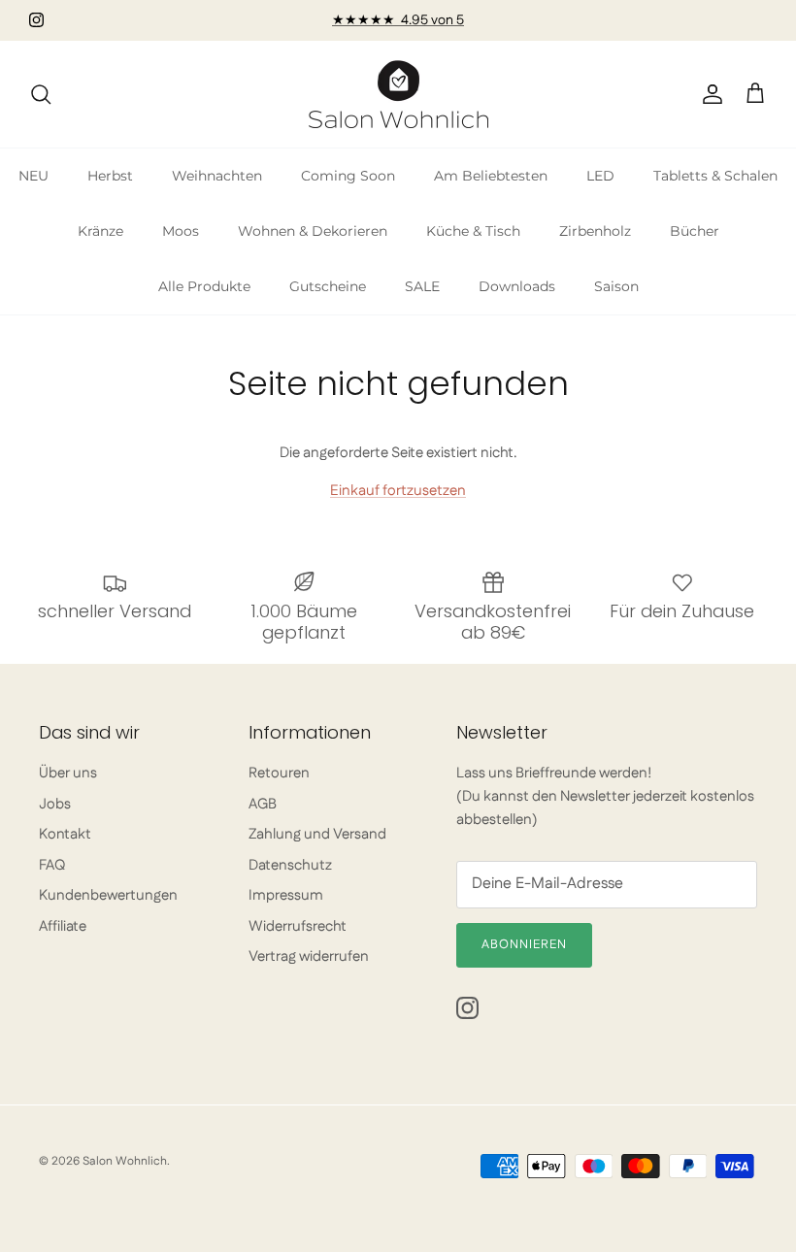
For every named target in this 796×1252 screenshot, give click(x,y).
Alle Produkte (204, 286)
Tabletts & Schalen (715, 175)
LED (600, 175)
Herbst (110, 175)
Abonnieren (524, 944)
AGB (263, 804)
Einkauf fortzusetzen (398, 490)
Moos (180, 231)
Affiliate (62, 926)
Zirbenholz (595, 231)
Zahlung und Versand (317, 834)
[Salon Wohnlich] (398, 94)
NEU (33, 175)
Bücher (694, 231)
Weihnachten (217, 175)
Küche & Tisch (473, 231)
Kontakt (65, 834)
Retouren (279, 773)
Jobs (55, 804)
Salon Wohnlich (125, 1161)
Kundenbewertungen (108, 895)
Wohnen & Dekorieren (312, 231)
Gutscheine (327, 286)
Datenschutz (290, 865)
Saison (616, 286)
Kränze (100, 231)
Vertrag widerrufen (309, 956)
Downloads (517, 286)
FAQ (52, 865)
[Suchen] (40, 94)
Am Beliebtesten (490, 175)
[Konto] (708, 94)
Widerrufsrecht (298, 926)
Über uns (68, 773)
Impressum (286, 895)
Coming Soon (348, 175)
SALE (422, 286)
